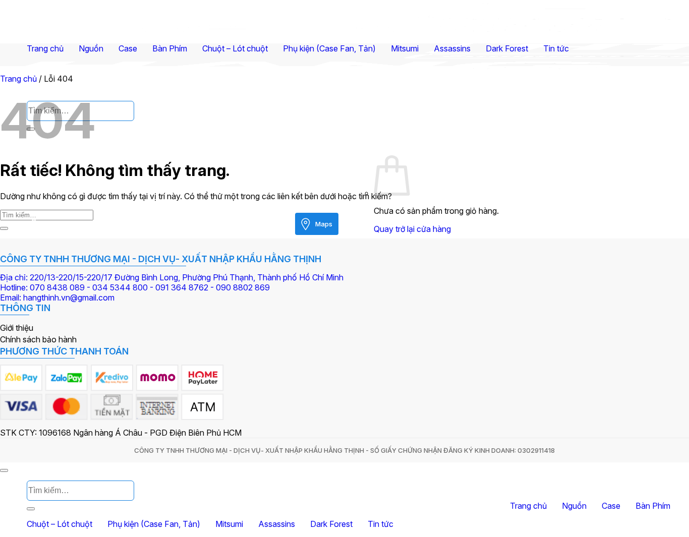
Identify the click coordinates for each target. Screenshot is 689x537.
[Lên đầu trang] (4, 470)
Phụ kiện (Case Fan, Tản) (329, 48)
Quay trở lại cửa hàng (412, 229)
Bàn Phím (169, 48)
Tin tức (556, 48)
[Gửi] (4, 228)
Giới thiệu (16, 328)
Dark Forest (507, 48)
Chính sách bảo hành (38, 339)
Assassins (452, 48)
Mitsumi (405, 48)
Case (128, 48)
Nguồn (91, 48)
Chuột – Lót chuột (235, 48)
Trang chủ (45, 48)
